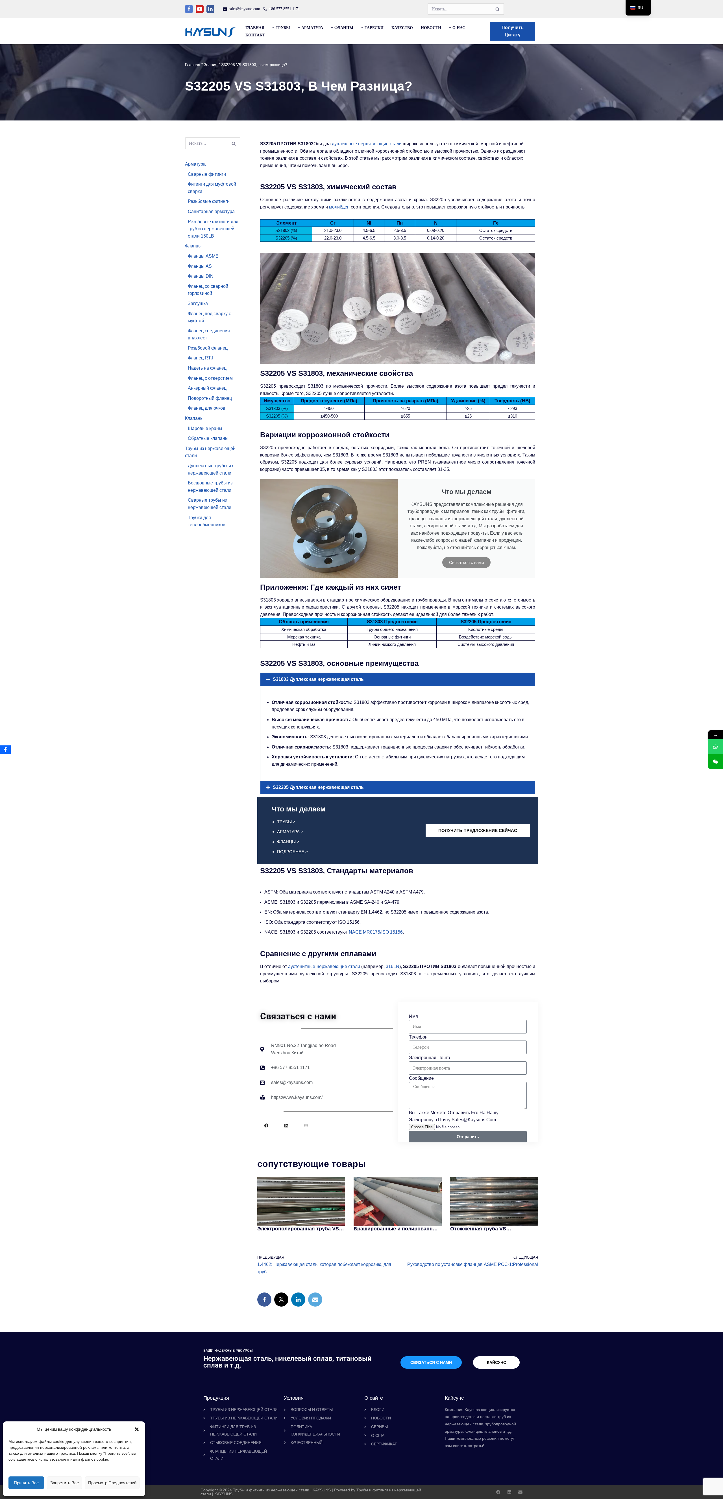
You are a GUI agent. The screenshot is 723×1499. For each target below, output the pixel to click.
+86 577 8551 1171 (284, 9)
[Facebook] (189, 9)
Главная (254, 27)
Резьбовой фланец (208, 348)
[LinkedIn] (298, 1299)
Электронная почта (429, 1057)
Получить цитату (513, 31)
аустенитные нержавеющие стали (324, 966)
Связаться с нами (466, 562)
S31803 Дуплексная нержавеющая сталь (318, 679)
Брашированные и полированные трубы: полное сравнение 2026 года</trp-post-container (397, 1228)
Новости (431, 27)
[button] (137, 1429)
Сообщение (421, 1078)
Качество (402, 27)
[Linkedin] (210, 9)
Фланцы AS (200, 266)
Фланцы (193, 245)
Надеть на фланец (207, 368)
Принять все (26, 1482)
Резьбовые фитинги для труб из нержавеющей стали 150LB (213, 228)
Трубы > (286, 821)
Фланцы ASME (203, 256)
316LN (392, 966)
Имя (413, 1016)
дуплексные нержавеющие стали (367, 143)
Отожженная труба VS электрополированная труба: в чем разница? (489, 1228)
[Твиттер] (281, 1299)
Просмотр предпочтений (112, 1482)
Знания (210, 64)
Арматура (195, 164)
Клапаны (194, 418)
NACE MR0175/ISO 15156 (376, 932)
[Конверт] (306, 1125)
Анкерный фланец (207, 388)
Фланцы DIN (201, 276)
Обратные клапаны (208, 438)
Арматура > (290, 831)
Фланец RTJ (200, 357)
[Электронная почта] (315, 1299)
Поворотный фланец (210, 398)
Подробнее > (292, 851)
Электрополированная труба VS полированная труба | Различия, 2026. (298, 1228)
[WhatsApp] (715, 746)
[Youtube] (200, 9)
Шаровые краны (205, 428)
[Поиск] (497, 9)
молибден (339, 207)
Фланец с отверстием (210, 378)
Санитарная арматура (211, 211)
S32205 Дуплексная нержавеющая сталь (318, 787)
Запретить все (64, 1482)
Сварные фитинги (207, 174)
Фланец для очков (206, 408)
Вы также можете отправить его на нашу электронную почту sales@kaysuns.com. (453, 1116)
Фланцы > (288, 841)
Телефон (418, 1037)
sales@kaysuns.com (244, 9)
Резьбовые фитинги (209, 201)
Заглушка (198, 303)
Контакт (255, 35)
